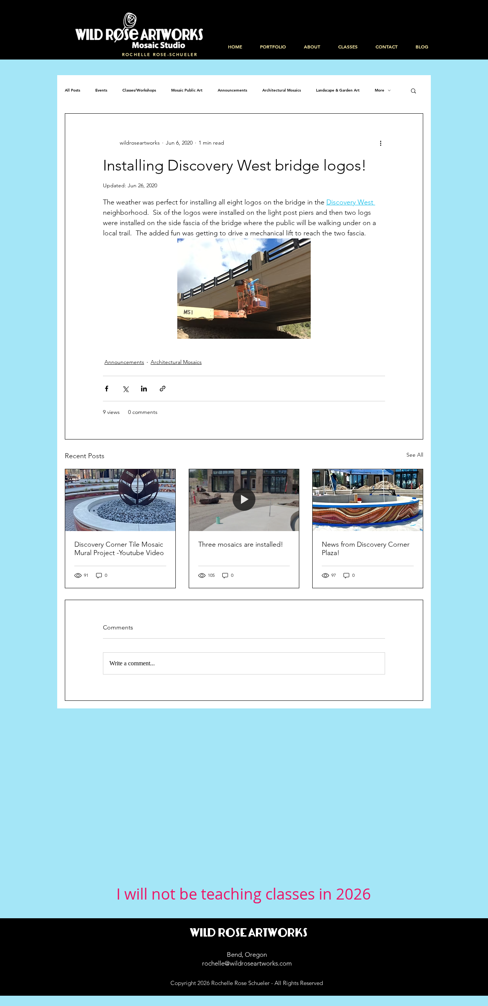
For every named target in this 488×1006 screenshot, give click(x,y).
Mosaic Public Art (186, 90)
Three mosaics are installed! (240, 544)
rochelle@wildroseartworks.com (247, 963)
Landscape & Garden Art (338, 90)
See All (414, 454)
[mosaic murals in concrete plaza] (120, 500)
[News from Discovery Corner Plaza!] (368, 500)
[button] (413, 90)
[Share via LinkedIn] (144, 388)
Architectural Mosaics (281, 90)
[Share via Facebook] (106, 388)
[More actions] (380, 142)
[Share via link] (162, 388)
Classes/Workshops (139, 90)
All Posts (72, 90)
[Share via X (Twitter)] (125, 388)
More (379, 90)
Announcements (232, 90)
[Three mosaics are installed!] (244, 500)
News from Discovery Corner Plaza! (365, 548)
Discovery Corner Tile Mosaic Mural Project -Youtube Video (119, 548)
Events (101, 90)
